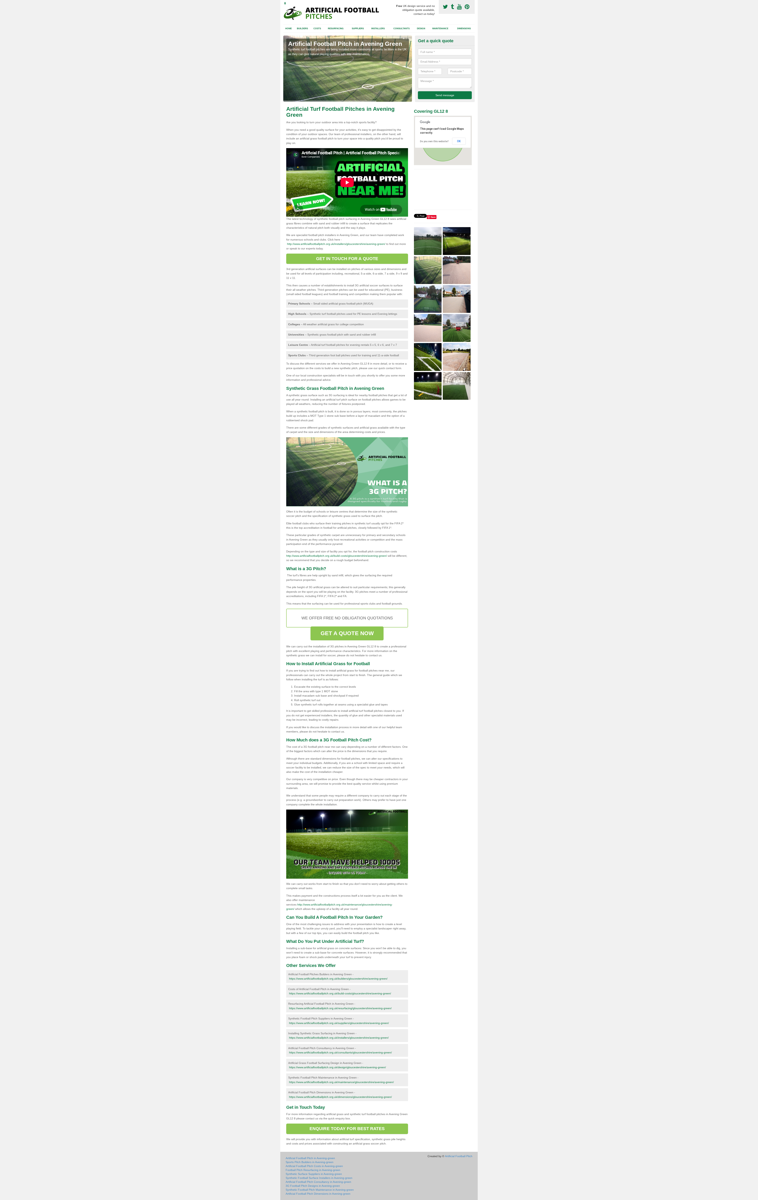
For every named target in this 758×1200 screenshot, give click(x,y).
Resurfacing (336, 28)
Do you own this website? (434, 141)
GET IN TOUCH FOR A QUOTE (347, 258)
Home (288, 28)
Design (421, 28)
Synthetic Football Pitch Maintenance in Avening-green (320, 1189)
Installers (378, 28)
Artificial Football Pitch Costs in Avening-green (314, 1166)
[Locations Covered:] (285, 3)
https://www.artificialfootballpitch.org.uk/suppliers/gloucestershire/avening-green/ (339, 1023)
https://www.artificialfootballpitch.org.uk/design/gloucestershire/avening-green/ (337, 1067)
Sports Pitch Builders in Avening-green (309, 1162)
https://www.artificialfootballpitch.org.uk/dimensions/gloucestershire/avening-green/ (340, 1096)
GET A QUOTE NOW (347, 633)
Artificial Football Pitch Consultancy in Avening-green (318, 1181)
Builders (302, 28)
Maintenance (440, 28)
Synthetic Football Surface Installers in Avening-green (319, 1177)
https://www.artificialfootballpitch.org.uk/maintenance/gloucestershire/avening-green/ (341, 1082)
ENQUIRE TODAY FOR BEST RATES (347, 1128)
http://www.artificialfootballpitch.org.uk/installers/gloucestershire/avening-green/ (336, 243)
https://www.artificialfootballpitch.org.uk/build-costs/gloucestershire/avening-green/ (340, 993)
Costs (317, 28)
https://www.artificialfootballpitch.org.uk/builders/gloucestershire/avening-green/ (338, 978)
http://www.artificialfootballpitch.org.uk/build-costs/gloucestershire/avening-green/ (336, 555)
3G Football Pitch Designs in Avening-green (313, 1185)
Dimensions (464, 28)
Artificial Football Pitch (458, 1156)
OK (459, 141)
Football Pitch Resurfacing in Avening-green (313, 1170)
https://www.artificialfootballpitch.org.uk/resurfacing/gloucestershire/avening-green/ (340, 1008)
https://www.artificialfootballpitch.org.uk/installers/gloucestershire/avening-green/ (339, 1037)
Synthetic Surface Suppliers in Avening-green (314, 1174)
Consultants (401, 28)
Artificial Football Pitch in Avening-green (310, 1158)
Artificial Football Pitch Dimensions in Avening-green (318, 1193)
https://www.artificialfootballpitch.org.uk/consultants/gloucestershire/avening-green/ (340, 1052)
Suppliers (358, 28)
